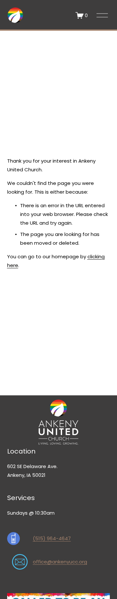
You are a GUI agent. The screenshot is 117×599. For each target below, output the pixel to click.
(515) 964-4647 (52, 538)
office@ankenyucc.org (60, 561)
